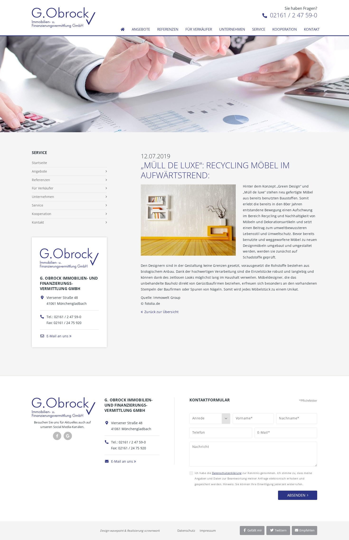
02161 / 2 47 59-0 (292, 15)
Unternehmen (232, 29)
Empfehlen (307, 530)
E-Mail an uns (57, 336)
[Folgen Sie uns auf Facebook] (57, 436)
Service (258, 29)
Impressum (208, 530)
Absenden (296, 495)
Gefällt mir (254, 530)
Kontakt (312, 29)
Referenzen (167, 29)
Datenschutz (186, 530)
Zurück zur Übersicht (161, 312)
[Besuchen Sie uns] (68, 436)
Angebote (141, 29)
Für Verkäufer (198, 29)
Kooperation (284, 29)
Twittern (280, 530)
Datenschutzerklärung (227, 473)
